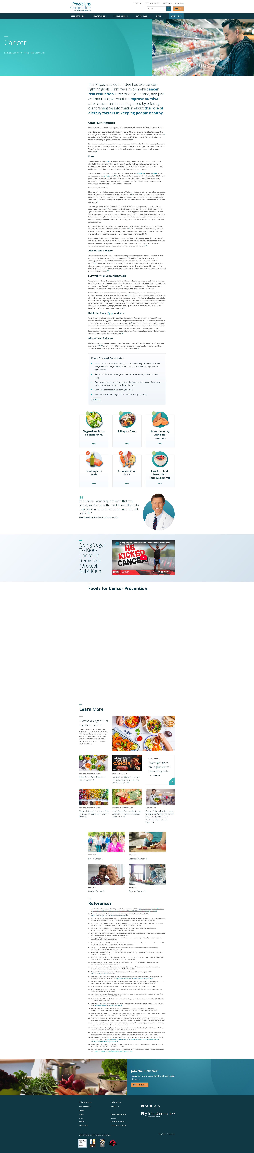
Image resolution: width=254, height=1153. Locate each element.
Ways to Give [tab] (176, 16)
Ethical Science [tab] (121, 16)
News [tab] (158, 16)
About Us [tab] (178, 3)
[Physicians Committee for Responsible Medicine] (80, 6)
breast (106, 176)
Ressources (118, 1125)
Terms (171, 1134)
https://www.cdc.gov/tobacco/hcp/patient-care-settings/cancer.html (113, 1051)
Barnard (118, 1114)
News (81, 1110)
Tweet (98, 400)
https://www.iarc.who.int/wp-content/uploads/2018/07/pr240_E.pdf (134, 978)
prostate (154, 173)
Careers (113, 1118)
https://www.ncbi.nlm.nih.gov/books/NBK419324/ (108, 1005)
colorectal (141, 173)
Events (81, 1114)
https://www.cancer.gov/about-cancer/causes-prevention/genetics (109, 916)
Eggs (110, 313)
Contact (81, 1122)
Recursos (118, 1122)
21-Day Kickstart (139, 1085)
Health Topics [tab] (99, 16)
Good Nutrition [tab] (77, 16)
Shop (81, 1118)
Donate (178, 9)
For (152, 3)
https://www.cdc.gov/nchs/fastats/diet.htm (103, 974)
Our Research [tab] (142, 16)
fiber (107, 161)
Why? (98, 443)
